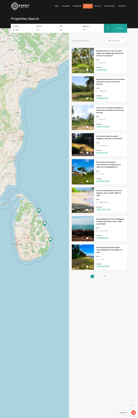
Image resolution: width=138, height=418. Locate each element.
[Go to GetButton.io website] (133, 416)
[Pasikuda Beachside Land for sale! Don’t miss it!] (45, 223)
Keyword (86, 26)
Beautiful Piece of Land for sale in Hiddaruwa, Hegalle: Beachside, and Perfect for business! (109, 53)
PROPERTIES (77, 6)
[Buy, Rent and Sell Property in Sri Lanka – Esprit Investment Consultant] (20, 9)
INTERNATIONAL (109, 6)
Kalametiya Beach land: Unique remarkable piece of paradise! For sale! (109, 250)
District (39, 26)
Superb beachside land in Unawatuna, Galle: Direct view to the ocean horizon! (110, 81)
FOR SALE (87, 6)
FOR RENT (97, 6)
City (61, 26)
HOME (57, 6)
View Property (82, 68)
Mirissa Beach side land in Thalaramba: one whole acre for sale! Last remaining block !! (108, 164)
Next (104, 276)
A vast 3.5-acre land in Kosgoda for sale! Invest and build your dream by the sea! (110, 110)
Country (16, 26)
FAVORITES (122, 6)
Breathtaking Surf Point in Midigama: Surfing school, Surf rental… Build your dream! (110, 221)
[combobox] (22, 30)
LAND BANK (66, 6)
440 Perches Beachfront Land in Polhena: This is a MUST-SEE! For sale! (109, 193)
